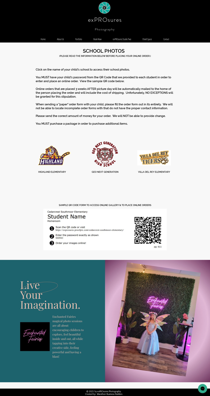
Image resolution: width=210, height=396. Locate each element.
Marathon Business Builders (109, 394)
